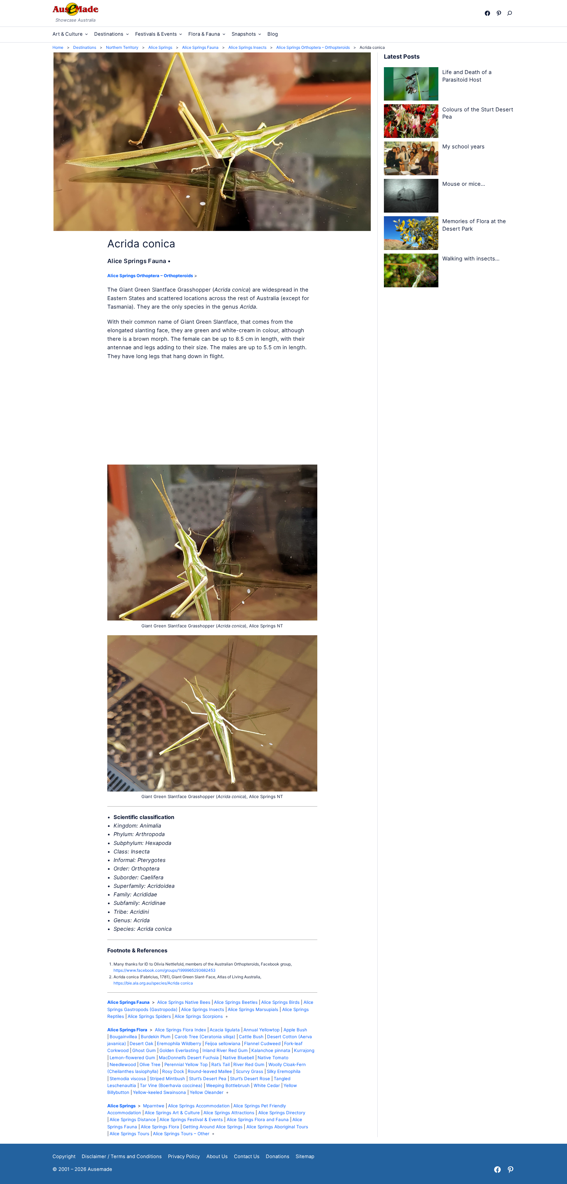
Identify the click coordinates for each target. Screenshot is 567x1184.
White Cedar (267, 1085)
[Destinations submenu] (127, 33)
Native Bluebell (238, 1057)
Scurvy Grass (249, 1071)
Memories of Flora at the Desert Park (474, 225)
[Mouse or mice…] (411, 197)
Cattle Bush (251, 1036)
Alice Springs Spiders (149, 1016)
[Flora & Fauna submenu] (223, 33)
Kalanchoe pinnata (270, 1050)
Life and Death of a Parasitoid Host (467, 76)
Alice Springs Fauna (128, 1002)
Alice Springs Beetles (236, 1002)
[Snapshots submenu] (259, 33)
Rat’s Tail (220, 1064)
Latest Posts (402, 56)
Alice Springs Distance (133, 1119)
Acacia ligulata (225, 1029)
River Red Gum (248, 1064)
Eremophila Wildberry (179, 1043)
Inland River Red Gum (225, 1050)
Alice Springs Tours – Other (181, 1133)
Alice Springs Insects (202, 1009)
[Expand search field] (511, 13)
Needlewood (123, 1064)
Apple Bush (295, 1029)
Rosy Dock (173, 1071)
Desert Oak (141, 1043)
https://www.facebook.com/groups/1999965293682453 (165, 970)
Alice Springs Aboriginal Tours (277, 1126)
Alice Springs (121, 1105)
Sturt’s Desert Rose (250, 1078)
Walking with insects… (470, 258)
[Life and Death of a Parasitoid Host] (411, 85)
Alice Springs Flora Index (180, 1029)
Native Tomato (273, 1057)
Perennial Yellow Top (186, 1064)
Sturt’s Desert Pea (207, 1078)
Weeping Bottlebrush (228, 1085)
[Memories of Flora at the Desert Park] (411, 234)
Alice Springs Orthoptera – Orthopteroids (150, 275)
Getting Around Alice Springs (212, 1126)
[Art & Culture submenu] (86, 33)
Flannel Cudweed (262, 1043)
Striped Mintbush (167, 1078)
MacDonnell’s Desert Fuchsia (189, 1057)
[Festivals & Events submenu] (180, 33)
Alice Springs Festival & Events (191, 1119)
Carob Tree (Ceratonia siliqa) (205, 1036)
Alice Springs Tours (129, 1133)
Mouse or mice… (463, 184)
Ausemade (100, 1169)
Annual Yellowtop (261, 1029)
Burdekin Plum (156, 1036)
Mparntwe (153, 1105)
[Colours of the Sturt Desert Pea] (411, 122)
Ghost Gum (144, 1050)
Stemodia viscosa (128, 1078)
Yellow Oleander (206, 1092)
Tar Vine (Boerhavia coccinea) (171, 1085)
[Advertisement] (212, 412)
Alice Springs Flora (127, 1029)
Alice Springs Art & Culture (172, 1112)
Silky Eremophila (284, 1071)
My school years (463, 146)
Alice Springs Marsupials (253, 1009)
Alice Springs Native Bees (183, 1002)
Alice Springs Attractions (228, 1112)
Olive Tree (149, 1064)
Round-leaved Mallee (210, 1071)
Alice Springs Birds (280, 1002)
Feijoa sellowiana (223, 1043)
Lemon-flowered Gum (132, 1057)
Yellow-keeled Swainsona (159, 1092)
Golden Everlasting (179, 1050)
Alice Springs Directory (281, 1112)
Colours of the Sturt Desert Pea (477, 113)
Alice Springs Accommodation (199, 1105)
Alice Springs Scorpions (199, 1016)
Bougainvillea (123, 1036)
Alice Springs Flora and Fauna (258, 1119)
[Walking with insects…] (411, 272)
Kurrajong (304, 1050)
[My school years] (411, 160)
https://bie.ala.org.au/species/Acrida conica (153, 983)
